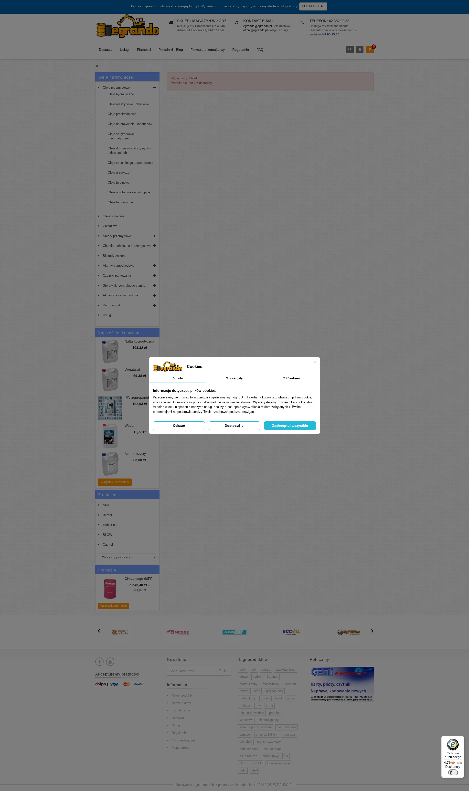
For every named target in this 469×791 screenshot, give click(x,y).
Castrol (108, 544)
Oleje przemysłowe (116, 87)
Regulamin (240, 50)
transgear (289, 734)
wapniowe (246, 720)
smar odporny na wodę (256, 727)
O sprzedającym (183, 740)
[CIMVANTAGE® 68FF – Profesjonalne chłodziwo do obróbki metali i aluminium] (110, 589)
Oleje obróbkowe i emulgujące (129, 192)
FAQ (259, 50)
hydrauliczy (248, 698)
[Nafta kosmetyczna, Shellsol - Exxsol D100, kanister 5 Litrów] (110, 352)
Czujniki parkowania (117, 275)
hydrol (257, 676)
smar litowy (271, 756)
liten (257, 691)
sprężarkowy (274, 691)
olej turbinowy (286, 727)
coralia (265, 698)
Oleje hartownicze (120, 202)
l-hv (258, 705)
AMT (106, 505)
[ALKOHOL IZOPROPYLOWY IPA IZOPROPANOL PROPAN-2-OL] (110, 408)
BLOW (107, 535)
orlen (243, 669)
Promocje (107, 570)
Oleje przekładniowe (122, 114)
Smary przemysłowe (117, 236)
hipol (278, 698)
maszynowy (271, 684)
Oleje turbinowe (118, 182)
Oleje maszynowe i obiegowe (128, 104)
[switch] (453, 772)
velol (243, 770)
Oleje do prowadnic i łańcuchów (130, 124)
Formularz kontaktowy (208, 50)
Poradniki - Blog (171, 50)
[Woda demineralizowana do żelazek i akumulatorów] (110, 436)
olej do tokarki (273, 749)
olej (254, 669)
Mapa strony (180, 747)
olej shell (246, 741)
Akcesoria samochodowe (120, 295)
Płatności (144, 50)
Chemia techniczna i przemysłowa (127, 246)
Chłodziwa (110, 226)
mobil (291, 698)
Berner (107, 515)
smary (266, 669)
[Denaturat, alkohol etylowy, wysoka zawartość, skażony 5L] (110, 380)
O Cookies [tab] (291, 378)
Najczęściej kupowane (120, 333)
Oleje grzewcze (118, 172)
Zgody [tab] (177, 378)
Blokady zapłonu (114, 256)
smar (269, 705)
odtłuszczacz (249, 749)
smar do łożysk (266, 734)
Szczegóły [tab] (234, 378)
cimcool (245, 734)
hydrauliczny (248, 684)
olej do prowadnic (252, 713)
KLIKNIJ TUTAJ (313, 6)
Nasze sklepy (181, 703)
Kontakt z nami (182, 710)
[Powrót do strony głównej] (96, 66)
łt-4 (286, 756)
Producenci (109, 495)
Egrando (272, 676)
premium (275, 713)
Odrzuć (179, 425)
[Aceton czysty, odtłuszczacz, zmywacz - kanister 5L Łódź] (110, 464)
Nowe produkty (182, 695)
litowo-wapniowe (278, 763)
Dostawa (105, 50)
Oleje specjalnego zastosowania (130, 163)
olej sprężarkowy (269, 741)
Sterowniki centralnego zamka (124, 285)
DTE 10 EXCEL (251, 763)
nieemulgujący (268, 720)
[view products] (120, 632)
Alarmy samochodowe (118, 265)
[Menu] (461, 739)
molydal (245, 705)
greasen (290, 684)
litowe (244, 676)
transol (244, 691)
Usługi (124, 50)
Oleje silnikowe (113, 216)
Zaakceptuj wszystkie (290, 425)
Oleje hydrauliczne (121, 94)
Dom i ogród (111, 305)
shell (254, 770)
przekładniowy (286, 669)
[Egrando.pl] (127, 27)
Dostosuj (233, 425)
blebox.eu (110, 525)
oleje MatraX (248, 756)
